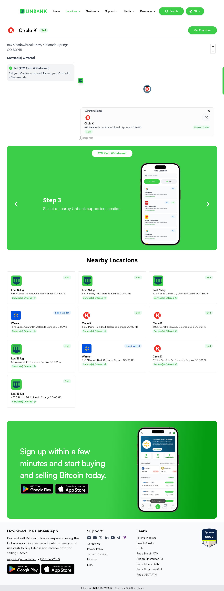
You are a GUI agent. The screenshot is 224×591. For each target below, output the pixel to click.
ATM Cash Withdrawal (112, 153)
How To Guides (145, 543)
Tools (139, 548)
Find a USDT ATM (146, 574)
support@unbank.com (21, 559)
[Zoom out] (213, 51)
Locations (71, 11)
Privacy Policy (95, 549)
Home (56, 11)
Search (174, 11)
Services (91, 11)
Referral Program (146, 537)
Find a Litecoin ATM (147, 564)
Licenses (92, 559)
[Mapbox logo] (86, 138)
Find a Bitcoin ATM (147, 553)
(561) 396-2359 (50, 559)
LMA (89, 564)
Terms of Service (97, 554)
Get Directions (202, 30)
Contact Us (93, 543)
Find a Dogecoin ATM (149, 569)
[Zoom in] (213, 46)
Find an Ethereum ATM (149, 558)
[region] (147, 91)
